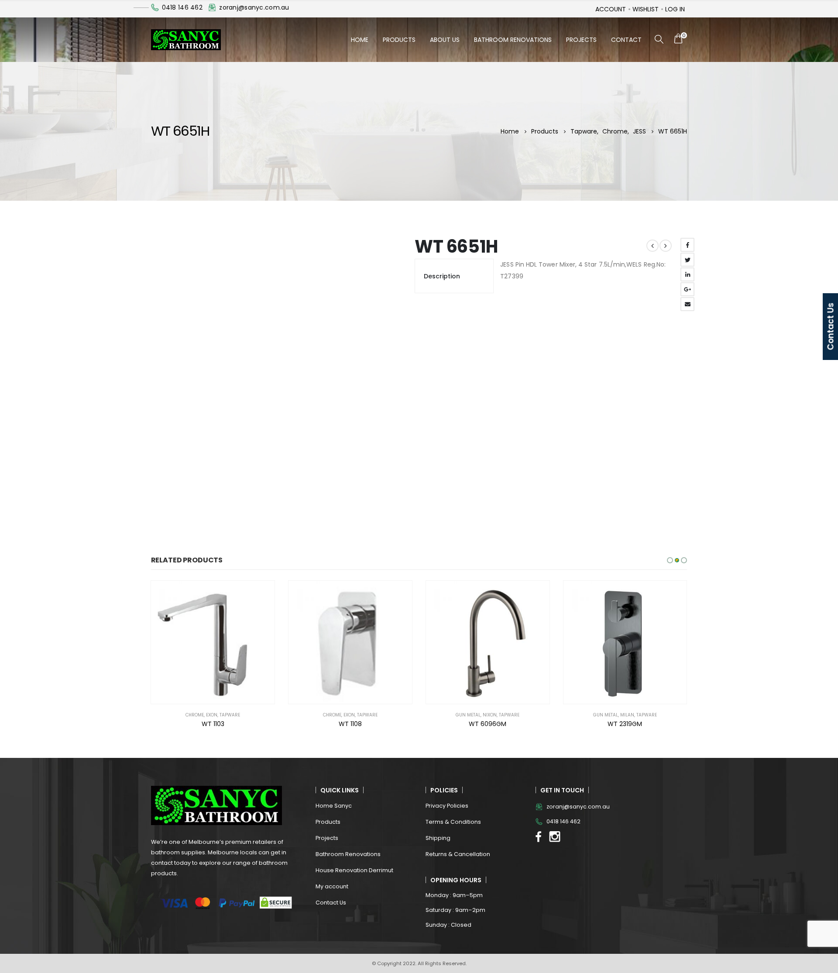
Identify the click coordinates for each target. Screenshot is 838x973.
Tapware (230, 715)
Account (610, 9)
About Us (445, 39)
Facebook (687, 245)
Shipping (438, 838)
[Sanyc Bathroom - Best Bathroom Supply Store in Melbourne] (186, 39)
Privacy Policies (447, 805)
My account (332, 886)
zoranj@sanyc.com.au (254, 7)
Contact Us (331, 902)
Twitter (687, 260)
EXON (211, 715)
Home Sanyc (334, 805)
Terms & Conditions (453, 822)
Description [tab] (442, 276)
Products (399, 39)
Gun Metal (468, 715)
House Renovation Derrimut (354, 870)
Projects (581, 39)
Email (687, 304)
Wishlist (645, 9)
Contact (626, 39)
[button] (670, 560)
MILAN (627, 715)
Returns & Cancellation (458, 854)
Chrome (194, 715)
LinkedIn (687, 274)
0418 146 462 (182, 7)
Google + (687, 289)
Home (359, 39)
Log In (675, 9)
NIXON (490, 715)
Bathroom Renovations (513, 39)
